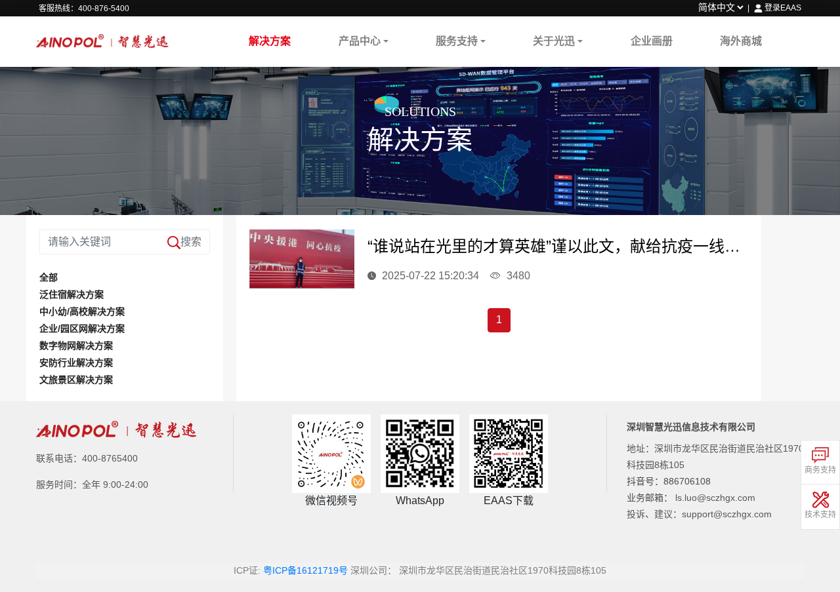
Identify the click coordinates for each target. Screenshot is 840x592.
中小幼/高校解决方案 (82, 311)
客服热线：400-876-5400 (84, 8)
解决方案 (270, 41)
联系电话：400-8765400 (87, 458)
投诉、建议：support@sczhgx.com (699, 514)
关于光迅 (554, 41)
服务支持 (457, 41)
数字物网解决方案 (76, 345)
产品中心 (360, 41)
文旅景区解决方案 (76, 379)
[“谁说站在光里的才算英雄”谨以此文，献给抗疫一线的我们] (301, 258)
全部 (48, 277)
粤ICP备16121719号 (305, 570)
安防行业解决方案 (76, 362)
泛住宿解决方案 (71, 294)
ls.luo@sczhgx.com (715, 497)
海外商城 (741, 41)
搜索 (190, 241)
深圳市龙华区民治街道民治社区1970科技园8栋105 (502, 570)
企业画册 (652, 41)
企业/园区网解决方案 (82, 328)
